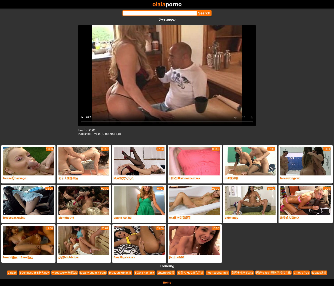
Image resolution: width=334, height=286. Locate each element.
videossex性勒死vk (64, 272)
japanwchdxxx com (93, 272)
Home (167, 282)
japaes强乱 (319, 272)
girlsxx (12, 272)
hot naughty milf (217, 272)
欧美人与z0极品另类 (190, 272)
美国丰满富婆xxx (242, 272)
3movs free (301, 272)
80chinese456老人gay (34, 272)
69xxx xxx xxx (144, 272)
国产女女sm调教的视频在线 (273, 272)
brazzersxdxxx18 (120, 272)
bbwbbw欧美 (165, 272)
